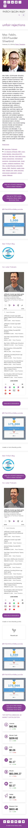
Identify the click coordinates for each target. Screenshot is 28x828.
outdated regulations (14, 163)
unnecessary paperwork (9, 173)
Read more (5, 144)
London (4, 163)
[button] (19, 15)
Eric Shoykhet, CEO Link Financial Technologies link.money (13, 374)
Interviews (7, 149)
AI (5, 151)
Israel (22, 161)
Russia (4, 168)
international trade (14, 161)
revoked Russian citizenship (14, 166)
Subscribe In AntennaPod (11, 403)
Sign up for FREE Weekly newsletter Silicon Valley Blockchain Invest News (14, 707)
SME (8, 168)
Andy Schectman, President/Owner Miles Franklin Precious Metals (13, 361)
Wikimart (9, 175)
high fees (11, 156)
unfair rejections (19, 170)
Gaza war (5, 156)
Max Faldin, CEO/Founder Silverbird (10, 38)
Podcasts (14, 149)
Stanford (13, 168)
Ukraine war (9, 170)
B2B (19, 151)
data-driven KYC (17, 154)
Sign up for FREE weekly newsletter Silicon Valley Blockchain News (14, 198)
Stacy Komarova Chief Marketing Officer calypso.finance (13, 368)
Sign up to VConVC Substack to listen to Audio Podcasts (14, 185)
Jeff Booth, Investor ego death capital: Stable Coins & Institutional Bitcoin (13, 317)
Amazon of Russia (11, 151)
